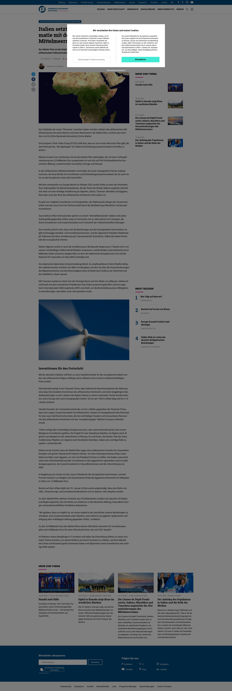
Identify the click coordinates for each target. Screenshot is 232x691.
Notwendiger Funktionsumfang (91, 59)
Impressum (121, 70)
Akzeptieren (140, 59)
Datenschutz (111, 70)
